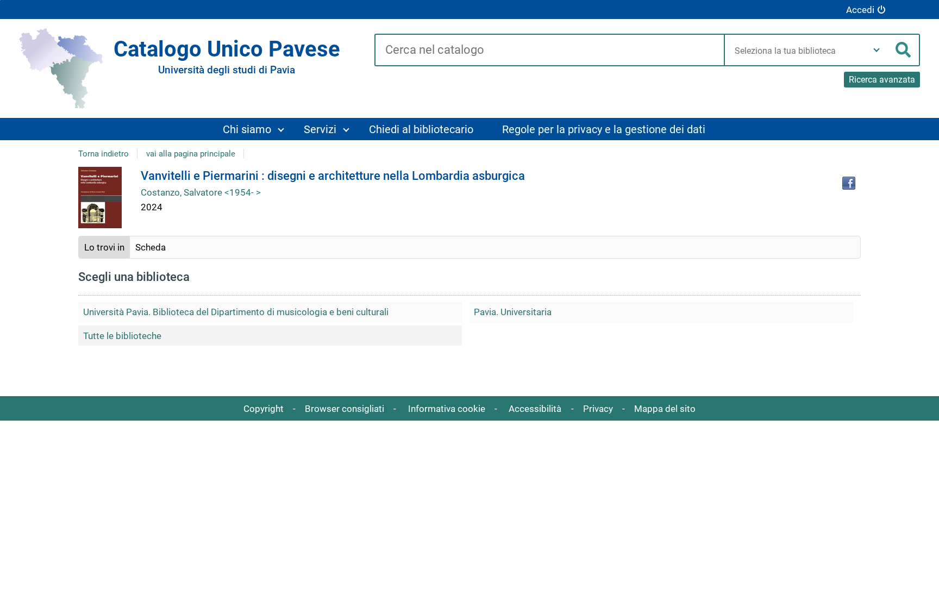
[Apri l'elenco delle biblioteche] (876, 50)
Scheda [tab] (150, 247)
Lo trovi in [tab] (104, 247)
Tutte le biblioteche (122, 335)
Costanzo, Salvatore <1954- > (201, 192)
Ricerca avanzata (882, 79)
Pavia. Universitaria (513, 311)
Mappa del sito (665, 408)
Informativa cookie (446, 408)
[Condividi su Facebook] (848, 183)
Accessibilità (535, 408)
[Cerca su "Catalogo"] (549, 50)
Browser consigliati (344, 408)
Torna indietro (103, 154)
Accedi (860, 9)
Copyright (263, 408)
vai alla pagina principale (190, 154)
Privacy (598, 408)
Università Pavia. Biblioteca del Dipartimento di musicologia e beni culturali (236, 311)
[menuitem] (253, 129)
